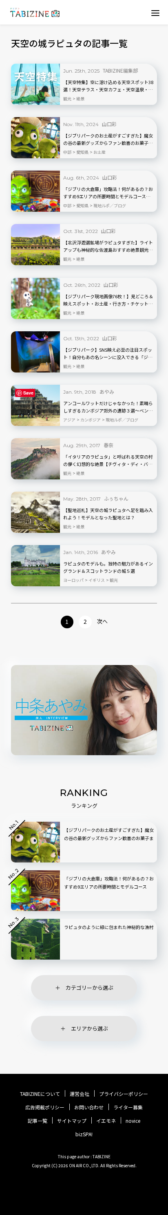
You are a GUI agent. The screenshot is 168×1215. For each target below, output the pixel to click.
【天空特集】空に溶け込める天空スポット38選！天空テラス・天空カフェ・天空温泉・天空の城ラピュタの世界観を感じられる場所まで (108, 86)
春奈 (108, 444)
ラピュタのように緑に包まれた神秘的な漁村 (109, 927)
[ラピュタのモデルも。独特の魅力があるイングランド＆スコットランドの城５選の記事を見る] (35, 565)
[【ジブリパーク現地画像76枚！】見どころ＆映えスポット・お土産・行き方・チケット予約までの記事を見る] (35, 298)
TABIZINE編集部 (120, 70)
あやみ (106, 391)
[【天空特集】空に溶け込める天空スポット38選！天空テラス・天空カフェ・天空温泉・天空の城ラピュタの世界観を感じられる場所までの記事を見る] (35, 84)
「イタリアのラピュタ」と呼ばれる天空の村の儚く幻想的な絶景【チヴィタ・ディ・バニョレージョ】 (108, 460)
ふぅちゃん (116, 498)
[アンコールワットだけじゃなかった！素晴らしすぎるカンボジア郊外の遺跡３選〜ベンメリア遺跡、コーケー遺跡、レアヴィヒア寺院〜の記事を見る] (35, 405)
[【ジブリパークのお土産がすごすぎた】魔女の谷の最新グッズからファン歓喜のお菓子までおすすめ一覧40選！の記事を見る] (35, 137)
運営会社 (79, 1093)
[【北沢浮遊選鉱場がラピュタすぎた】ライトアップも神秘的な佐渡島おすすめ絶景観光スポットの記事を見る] (35, 244)
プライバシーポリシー (123, 1094)
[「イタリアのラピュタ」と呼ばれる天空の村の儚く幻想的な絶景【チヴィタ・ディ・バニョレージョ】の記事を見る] (35, 458)
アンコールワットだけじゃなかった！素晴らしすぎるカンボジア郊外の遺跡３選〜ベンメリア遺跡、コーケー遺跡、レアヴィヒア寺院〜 (108, 407)
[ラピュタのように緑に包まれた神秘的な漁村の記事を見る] (35, 939)
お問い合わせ (89, 1107)
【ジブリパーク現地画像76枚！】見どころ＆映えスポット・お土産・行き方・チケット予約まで (108, 300)
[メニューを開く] (155, 12)
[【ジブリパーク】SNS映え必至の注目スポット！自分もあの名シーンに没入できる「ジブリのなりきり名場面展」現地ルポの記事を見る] (35, 351)
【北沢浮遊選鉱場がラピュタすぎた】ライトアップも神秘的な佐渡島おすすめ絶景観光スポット (108, 246)
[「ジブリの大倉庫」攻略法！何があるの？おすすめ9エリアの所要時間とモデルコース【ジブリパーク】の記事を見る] (35, 191)
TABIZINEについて (40, 1093)
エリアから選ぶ (89, 1028)
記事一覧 (37, 1120)
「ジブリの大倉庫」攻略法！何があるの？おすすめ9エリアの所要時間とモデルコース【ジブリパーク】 (108, 193)
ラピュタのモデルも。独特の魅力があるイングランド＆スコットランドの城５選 (108, 567)
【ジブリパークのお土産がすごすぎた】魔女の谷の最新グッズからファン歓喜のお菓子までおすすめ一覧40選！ (108, 139)
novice (133, 1120)
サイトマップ (71, 1120)
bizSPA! (84, 1134)
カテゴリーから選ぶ (89, 987)
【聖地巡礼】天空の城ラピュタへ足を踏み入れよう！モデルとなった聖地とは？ (108, 514)
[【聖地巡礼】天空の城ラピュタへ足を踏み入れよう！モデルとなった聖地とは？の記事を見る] (35, 512)
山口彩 (109, 123)
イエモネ (106, 1120)
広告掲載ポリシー (44, 1107)
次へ (102, 621)
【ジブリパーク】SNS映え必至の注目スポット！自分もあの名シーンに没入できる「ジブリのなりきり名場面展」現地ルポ (108, 353)
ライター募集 (128, 1107)
